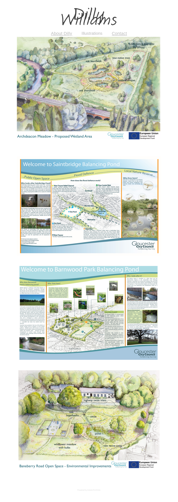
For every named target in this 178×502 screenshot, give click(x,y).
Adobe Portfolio (93, 490)
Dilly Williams (88, 17)
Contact (119, 33)
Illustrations (92, 33)
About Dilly (61, 33)
